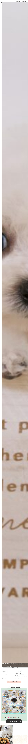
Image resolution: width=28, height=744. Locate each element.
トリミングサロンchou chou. (20, 674)
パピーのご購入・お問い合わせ (14, 681)
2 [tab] (13, 667)
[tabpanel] (15, 334)
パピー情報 (4, 673)
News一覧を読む (14, 721)
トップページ (5, 671)
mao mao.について (19, 671)
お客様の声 (4, 678)
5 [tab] (17, 667)
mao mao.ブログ (18, 678)
